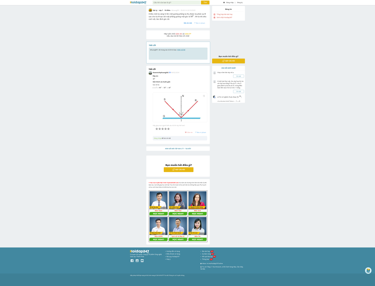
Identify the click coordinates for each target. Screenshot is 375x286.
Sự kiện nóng (208, 254)
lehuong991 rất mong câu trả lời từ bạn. (167, 50)
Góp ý (169, 259)
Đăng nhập (230, 2)
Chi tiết (238, 76)
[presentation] (192, 16)
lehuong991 (175, 10)
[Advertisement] (228, 36)
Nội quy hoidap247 (173, 256)
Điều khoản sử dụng (173, 254)
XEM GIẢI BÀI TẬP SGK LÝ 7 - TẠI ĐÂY (178, 149)
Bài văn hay (207, 251)
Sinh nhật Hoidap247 (224, 17)
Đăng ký (240, 2)
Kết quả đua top (208, 256)
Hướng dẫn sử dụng (173, 251)
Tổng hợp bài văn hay (224, 14)
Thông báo (207, 259)
